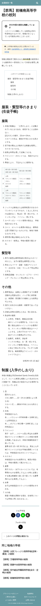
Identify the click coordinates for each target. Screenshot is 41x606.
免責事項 (30, 593)
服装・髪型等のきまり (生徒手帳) (21, 79)
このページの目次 (18, 74)
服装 (12, 82)
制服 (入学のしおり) (15, 94)
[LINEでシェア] (23, 515)
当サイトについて (30, 597)
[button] (28, 515)
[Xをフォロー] (20, 527)
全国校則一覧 (7, 3)
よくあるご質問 (10, 600)
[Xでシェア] (13, 515)
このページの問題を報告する (17, 536)
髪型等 (13, 86)
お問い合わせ (30, 600)
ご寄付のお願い (10, 597)
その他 (13, 89)
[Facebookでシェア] (18, 515)
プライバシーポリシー (10, 593)
